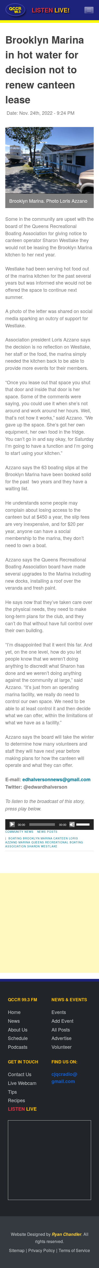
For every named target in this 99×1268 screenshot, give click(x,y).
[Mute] (72, 824)
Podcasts (17, 1046)
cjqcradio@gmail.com (64, 1078)
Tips (12, 1091)
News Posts (47, 832)
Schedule (18, 1037)
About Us (17, 1029)
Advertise (61, 1037)
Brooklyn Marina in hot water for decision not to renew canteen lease (44, 69)
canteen (60, 838)
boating (15, 838)
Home (14, 1011)
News (14, 1020)
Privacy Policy (41, 1250)
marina (24, 842)
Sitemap (17, 1250)
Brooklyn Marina (38, 838)
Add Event (62, 1020)
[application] (49, 824)
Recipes (16, 1100)
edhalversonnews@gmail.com (56, 779)
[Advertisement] (49, 923)
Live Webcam (22, 1082)
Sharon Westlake (42, 846)
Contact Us (19, 1074)
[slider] (83, 824)
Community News (19, 832)
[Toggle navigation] (89, 10)
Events (58, 1011)
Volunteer (61, 1046)
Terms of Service (74, 1250)
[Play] (12, 824)
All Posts (60, 1029)
